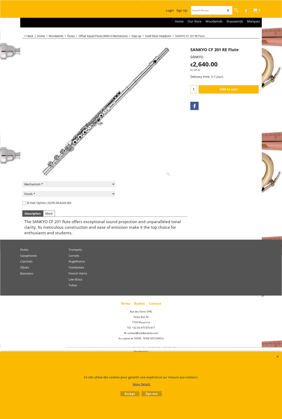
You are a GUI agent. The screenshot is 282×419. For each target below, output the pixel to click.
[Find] (236, 10)
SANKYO (196, 57)
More (49, 213)
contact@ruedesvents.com (143, 333)
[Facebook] (194, 106)
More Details (141, 384)
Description (33, 213)
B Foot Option (49, 203)
